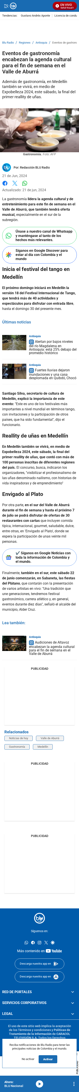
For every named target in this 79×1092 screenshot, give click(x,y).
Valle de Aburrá (50, 738)
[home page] (39, 918)
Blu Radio (8, 42)
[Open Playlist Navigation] (74, 1084)
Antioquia (41, 42)
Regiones (25, 42)
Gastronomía (17, 746)
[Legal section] (73, 1014)
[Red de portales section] (73, 992)
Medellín (43, 746)
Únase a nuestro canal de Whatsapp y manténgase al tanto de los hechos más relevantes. (44, 235)
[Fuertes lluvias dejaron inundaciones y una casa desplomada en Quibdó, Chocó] (14, 371)
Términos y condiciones (34, 1030)
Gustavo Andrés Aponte (35, 15)
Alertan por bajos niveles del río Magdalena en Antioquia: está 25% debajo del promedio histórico (53, 347)
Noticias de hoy (18, 738)
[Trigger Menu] (6, 5)
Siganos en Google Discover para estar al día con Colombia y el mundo (42, 254)
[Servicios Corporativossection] (73, 1003)
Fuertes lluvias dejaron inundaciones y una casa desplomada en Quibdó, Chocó (52, 374)
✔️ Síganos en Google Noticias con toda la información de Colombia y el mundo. (43, 557)
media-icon (39, 1084)
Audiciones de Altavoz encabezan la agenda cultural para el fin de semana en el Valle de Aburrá (52, 648)
